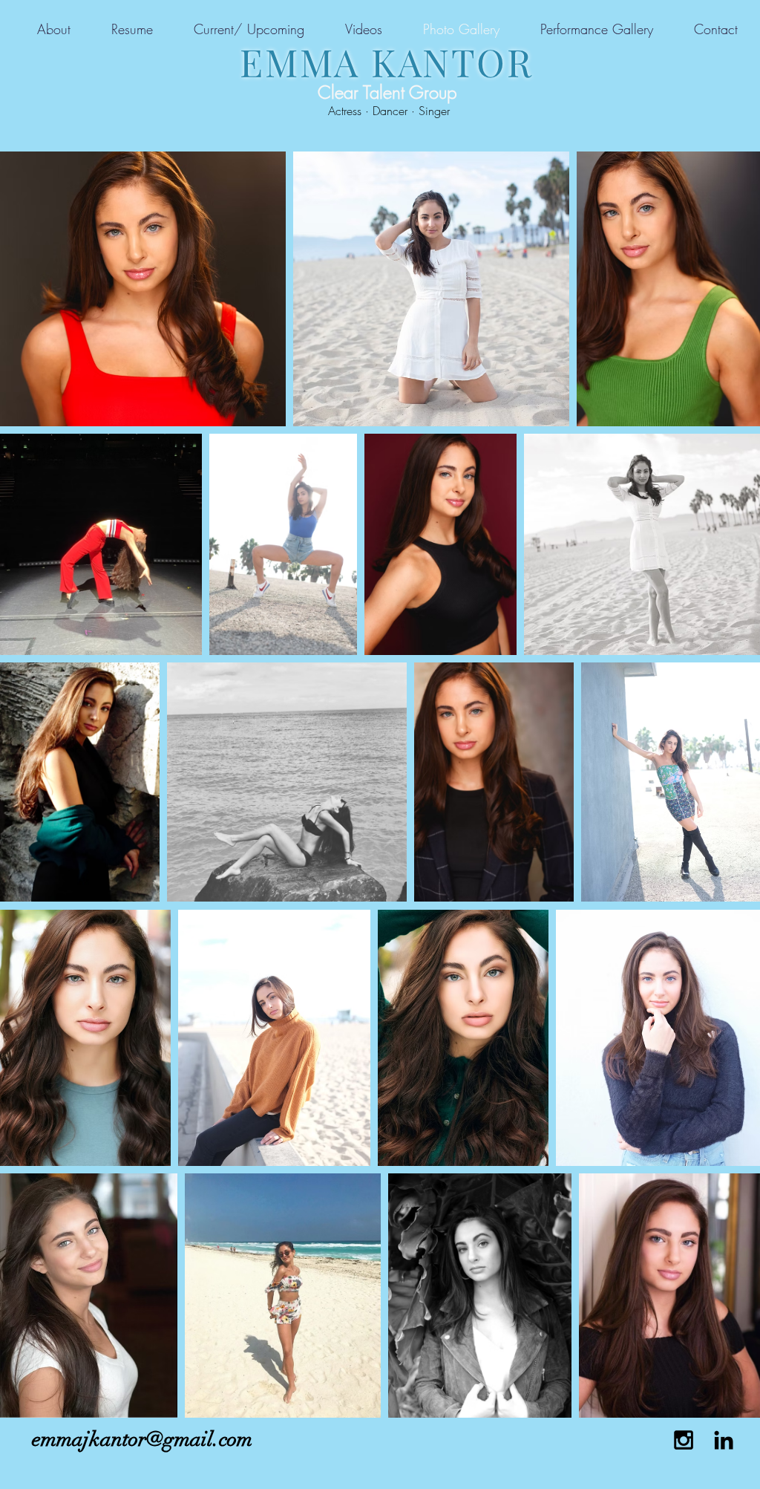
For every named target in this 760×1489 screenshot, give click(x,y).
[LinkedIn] (723, 1440)
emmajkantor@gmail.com (142, 1439)
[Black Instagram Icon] (683, 1440)
